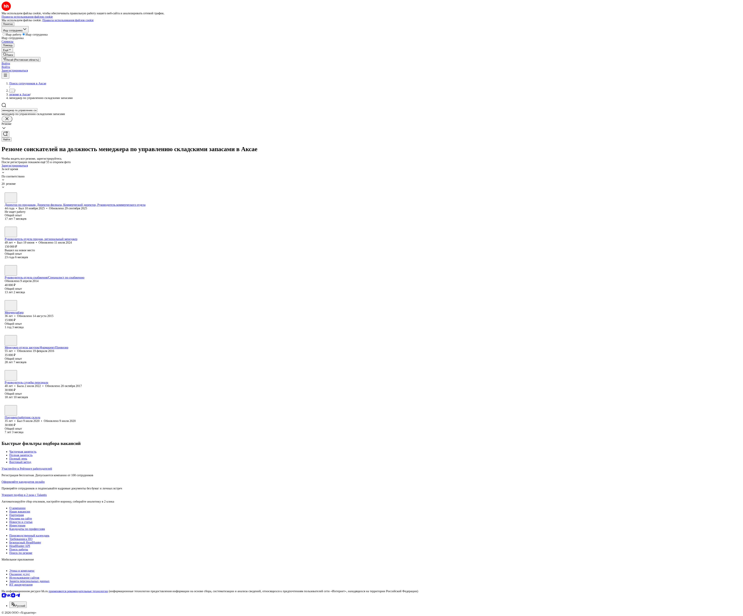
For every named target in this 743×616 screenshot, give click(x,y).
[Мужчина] (11, 198)
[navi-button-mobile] (5, 75)
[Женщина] (11, 305)
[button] (6, 63)
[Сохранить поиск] (5, 134)
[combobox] (19, 110)
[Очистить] (7, 119)
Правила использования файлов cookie (68, 20)
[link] (8, 54)
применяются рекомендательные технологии (78, 591)
